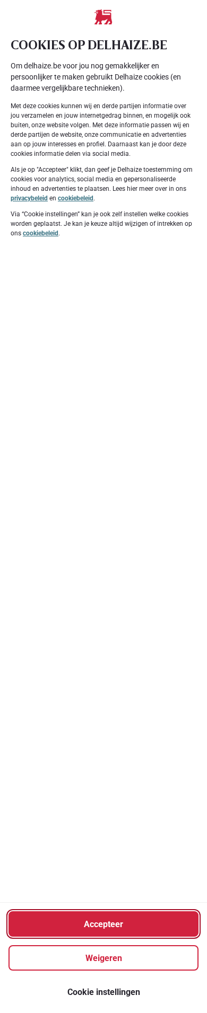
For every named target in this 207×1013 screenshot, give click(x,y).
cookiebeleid (75, 198)
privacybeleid (29, 198)
